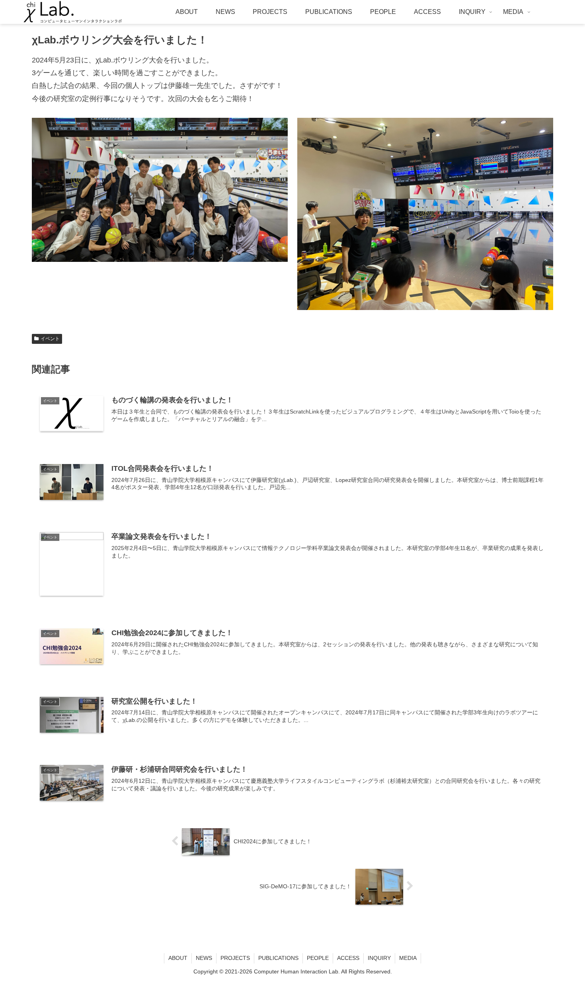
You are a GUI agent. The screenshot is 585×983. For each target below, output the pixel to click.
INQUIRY (379, 958)
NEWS (204, 958)
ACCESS (348, 958)
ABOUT (177, 958)
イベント (50, 338)
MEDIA (408, 958)
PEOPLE (318, 958)
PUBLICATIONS (278, 958)
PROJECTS (235, 958)
